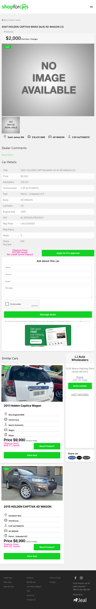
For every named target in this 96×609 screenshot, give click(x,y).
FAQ (28, 591)
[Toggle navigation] (91, 7)
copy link (86, 458)
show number (80, 386)
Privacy (52, 582)
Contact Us (31, 600)
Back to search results (11, 20)
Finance (30, 578)
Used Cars (8, 578)
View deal (32, 455)
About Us (30, 595)
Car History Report (34, 586)
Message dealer (48, 314)
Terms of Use (55, 578)
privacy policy (86, 321)
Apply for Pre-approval (68, 253)
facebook (72, 458)
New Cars (7, 582)
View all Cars (9, 586)
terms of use (75, 321)
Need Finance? (47, 446)
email (79, 458)
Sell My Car (31, 582)
